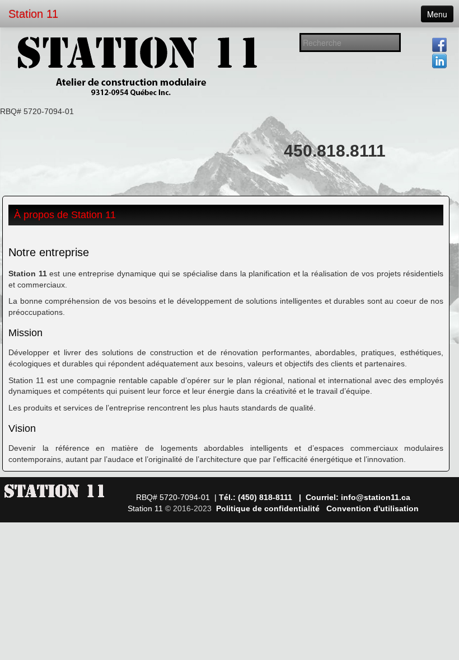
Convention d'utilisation (372, 508)
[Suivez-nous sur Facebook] (439, 44)
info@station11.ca (375, 497)
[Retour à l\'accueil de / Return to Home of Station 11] (140, 66)
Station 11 (33, 14)
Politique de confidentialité (268, 508)
